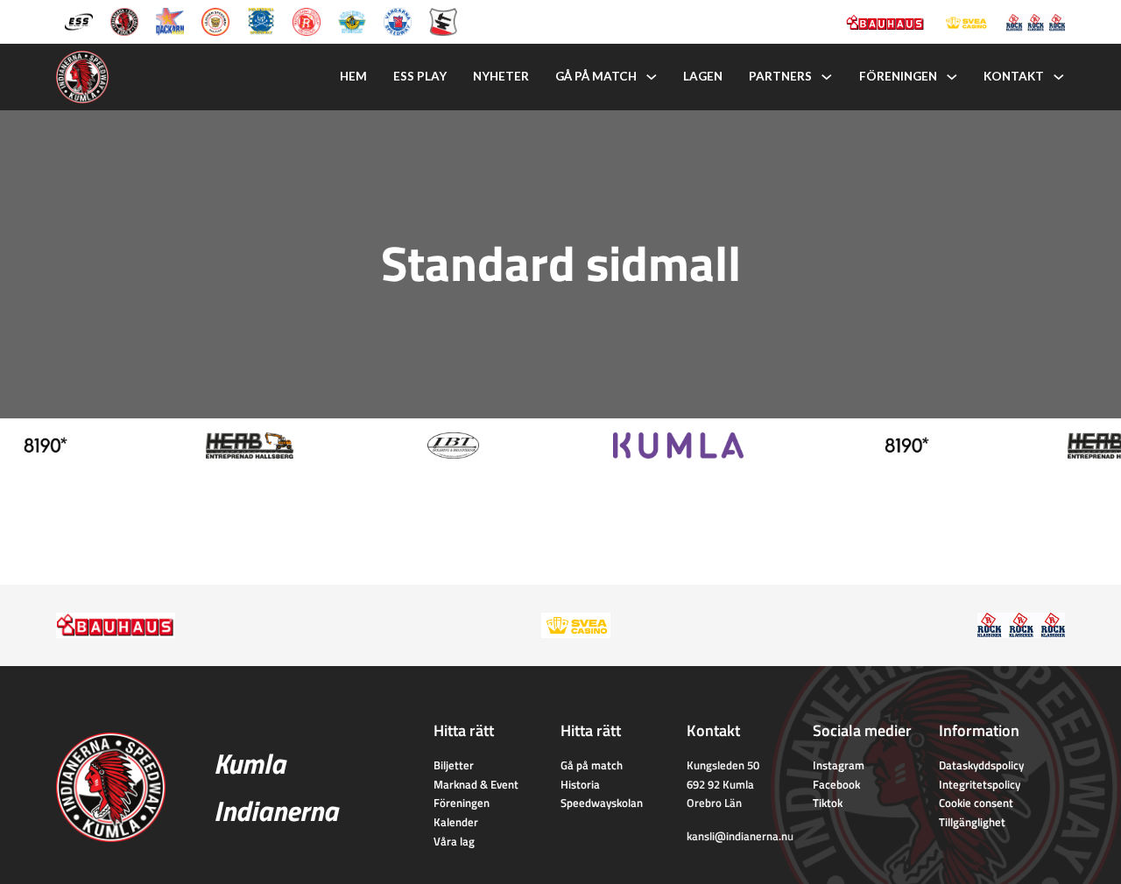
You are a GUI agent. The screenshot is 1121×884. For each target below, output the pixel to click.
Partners (780, 76)
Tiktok (828, 802)
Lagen (703, 76)
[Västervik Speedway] (352, 20)
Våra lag (454, 841)
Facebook (836, 784)
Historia (580, 784)
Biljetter (454, 765)
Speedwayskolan (601, 802)
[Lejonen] (215, 20)
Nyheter (501, 76)
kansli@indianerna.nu (740, 836)
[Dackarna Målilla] (170, 20)
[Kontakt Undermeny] (1059, 77)
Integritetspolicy (979, 784)
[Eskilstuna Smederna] (443, 20)
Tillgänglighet (972, 822)
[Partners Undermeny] (827, 77)
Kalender (456, 822)
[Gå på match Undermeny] (651, 77)
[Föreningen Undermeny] (952, 77)
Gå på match (596, 76)
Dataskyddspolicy (981, 765)
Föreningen (898, 76)
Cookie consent (976, 802)
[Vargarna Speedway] (398, 20)
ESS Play (420, 76)
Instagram (838, 765)
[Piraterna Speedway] (261, 20)
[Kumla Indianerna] (124, 20)
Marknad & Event (476, 784)
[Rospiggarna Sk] (307, 20)
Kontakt (1014, 76)
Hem (353, 76)
